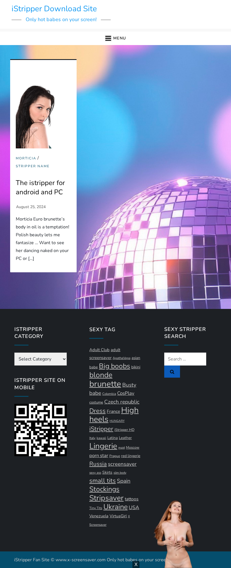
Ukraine (115, 507)
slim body (120, 473)
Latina (112, 437)
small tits (102, 480)
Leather (125, 437)
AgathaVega (121, 358)
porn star (98, 455)
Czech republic (121, 402)
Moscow (132, 447)
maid (121, 448)
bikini (135, 367)
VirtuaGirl (118, 516)
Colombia (109, 394)
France (113, 411)
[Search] (172, 371)
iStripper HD (124, 429)
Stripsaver (106, 498)
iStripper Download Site (54, 8)
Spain (123, 481)
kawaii (101, 438)
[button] (115, 38)
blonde (100, 375)
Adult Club (99, 350)
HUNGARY (117, 421)
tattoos (132, 499)
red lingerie (130, 455)
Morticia (26, 158)
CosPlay (125, 393)
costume (96, 402)
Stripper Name (33, 166)
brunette (105, 383)
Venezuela (98, 516)
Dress (97, 411)
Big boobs (114, 366)
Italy (92, 438)
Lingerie (103, 446)
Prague (114, 456)
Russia (98, 464)
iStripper (101, 429)
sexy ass (95, 473)
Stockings (104, 489)
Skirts (107, 472)
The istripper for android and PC (40, 187)
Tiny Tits (95, 508)
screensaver (122, 464)
